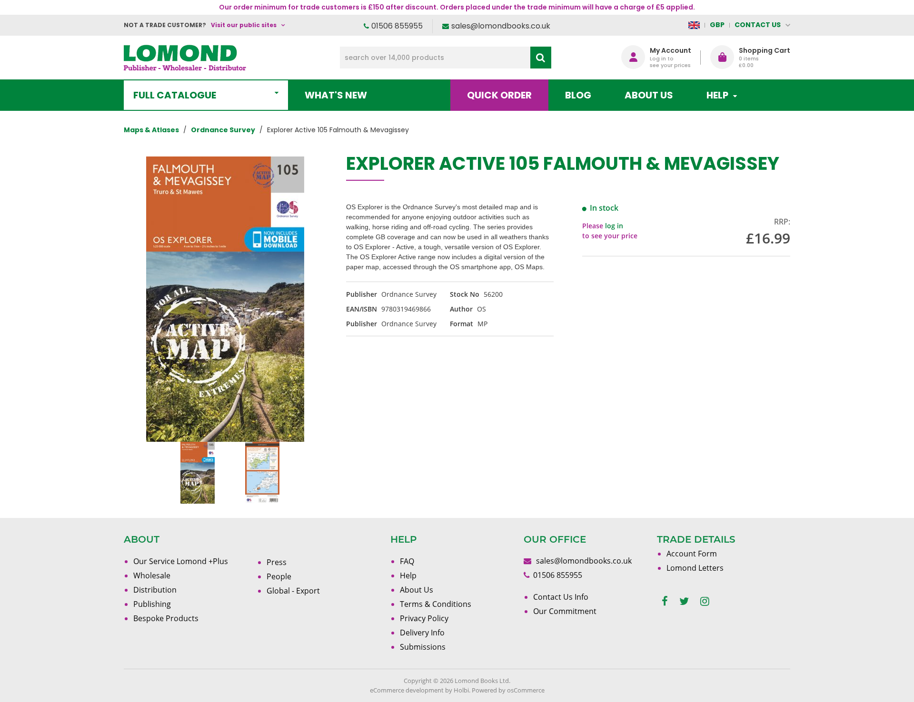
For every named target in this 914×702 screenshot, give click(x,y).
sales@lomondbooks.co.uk (500, 25)
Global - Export (293, 590)
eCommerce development (407, 690)
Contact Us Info (560, 597)
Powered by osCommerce (508, 690)
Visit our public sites (244, 25)
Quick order (499, 95)
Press (277, 562)
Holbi (461, 690)
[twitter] (684, 601)
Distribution (155, 590)
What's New (336, 95)
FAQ (407, 561)
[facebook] (665, 601)
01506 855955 (397, 25)
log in (614, 225)
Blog (578, 95)
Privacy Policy (424, 618)
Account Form (691, 553)
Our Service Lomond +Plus (180, 561)
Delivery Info (422, 632)
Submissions (423, 647)
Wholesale (151, 575)
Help (408, 575)
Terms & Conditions (435, 604)
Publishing (152, 604)
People (279, 576)
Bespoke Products (166, 618)
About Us (649, 95)
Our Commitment (564, 611)
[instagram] (704, 601)
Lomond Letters (695, 568)
